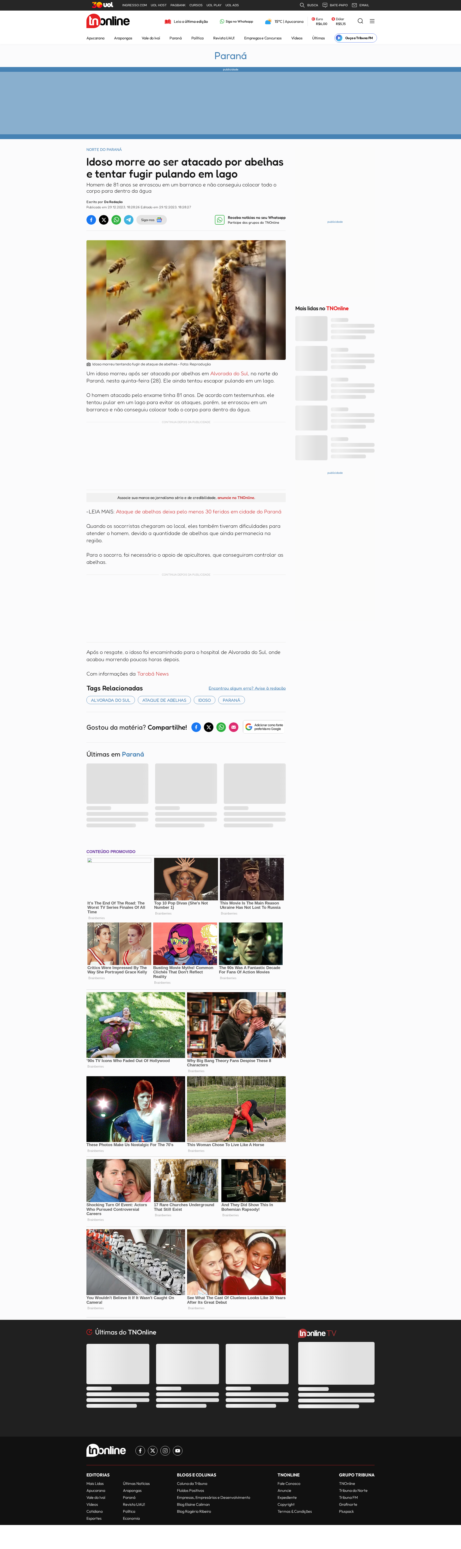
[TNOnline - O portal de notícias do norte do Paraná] (108, 21)
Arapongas (123, 38)
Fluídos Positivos (190, 1490)
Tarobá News (153, 673)
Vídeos (297, 38)
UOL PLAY (214, 5)
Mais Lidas (95, 1483)
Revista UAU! (224, 38)
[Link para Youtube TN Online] (177, 1451)
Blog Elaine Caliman (193, 1504)
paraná (231, 700)
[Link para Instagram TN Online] (165, 1451)
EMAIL (364, 5)
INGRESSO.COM (134, 5)
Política (197, 38)
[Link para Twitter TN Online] (153, 1451)
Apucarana (95, 38)
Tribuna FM (348, 1497)
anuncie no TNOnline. (236, 497)
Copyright (286, 1504)
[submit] (360, 21)
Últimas (318, 38)
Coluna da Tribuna (192, 1483)
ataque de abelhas (164, 700)
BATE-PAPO (339, 5)
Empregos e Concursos (263, 38)
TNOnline (347, 1483)
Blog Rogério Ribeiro (194, 1511)
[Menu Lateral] (372, 21)
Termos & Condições (295, 1511)
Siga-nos (147, 220)
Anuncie (284, 1490)
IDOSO (204, 700)
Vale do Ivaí (151, 38)
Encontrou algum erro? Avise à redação (247, 688)
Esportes (94, 1518)
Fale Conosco (289, 1483)
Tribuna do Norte (353, 1490)
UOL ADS (232, 5)
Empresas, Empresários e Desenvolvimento (213, 1497)
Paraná (176, 38)
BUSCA (312, 5)
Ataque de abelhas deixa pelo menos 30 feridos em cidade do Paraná (198, 511)
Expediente (287, 1497)
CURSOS (196, 5)
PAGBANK (178, 5)
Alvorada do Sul (229, 373)
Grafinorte (348, 1504)
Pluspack (346, 1511)
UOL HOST (159, 5)
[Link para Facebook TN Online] (140, 1451)
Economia (131, 1518)
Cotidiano (94, 1511)
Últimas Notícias (136, 1483)
